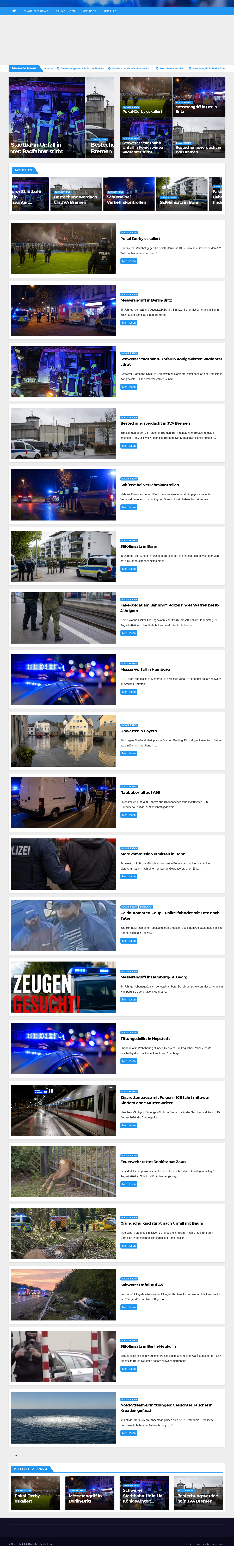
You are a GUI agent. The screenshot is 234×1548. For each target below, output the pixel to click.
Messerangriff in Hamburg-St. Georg (153, 977)
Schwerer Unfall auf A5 (141, 1285)
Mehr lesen (129, 261)
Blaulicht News (35, 11)
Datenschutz (202, 1544)
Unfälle (110, 11)
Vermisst (89, 11)
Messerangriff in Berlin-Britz (196, 109)
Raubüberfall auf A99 (140, 792)
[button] (110, 117)
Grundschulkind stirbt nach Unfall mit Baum (161, 1223)
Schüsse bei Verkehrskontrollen (54, 151)
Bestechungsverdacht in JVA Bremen (198, 149)
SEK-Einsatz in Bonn (88, 202)
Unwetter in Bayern (138, 731)
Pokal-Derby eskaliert (142, 111)
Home (189, 1544)
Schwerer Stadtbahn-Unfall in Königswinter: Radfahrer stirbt (143, 147)
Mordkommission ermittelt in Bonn (153, 854)
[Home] (14, 11)
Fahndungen (65, 11)
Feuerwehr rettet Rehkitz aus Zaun (153, 1161)
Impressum (218, 1544)
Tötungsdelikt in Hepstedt (145, 1038)
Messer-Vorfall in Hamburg (145, 669)
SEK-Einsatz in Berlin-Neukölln (148, 1346)
